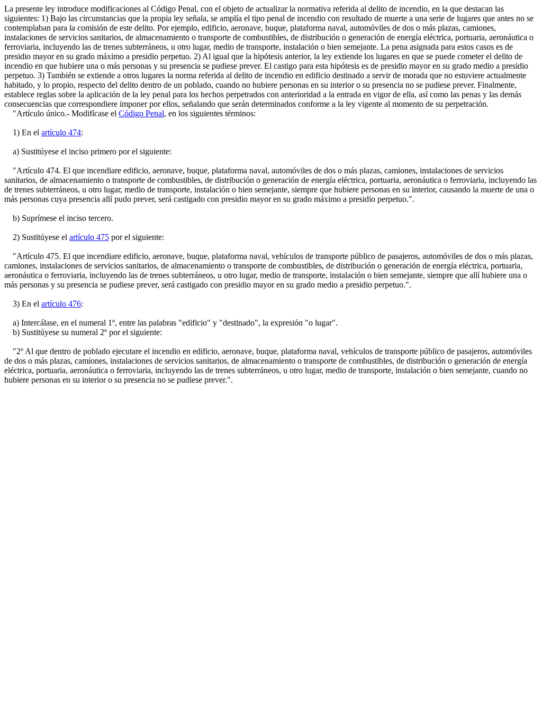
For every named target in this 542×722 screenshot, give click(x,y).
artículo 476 (61, 303)
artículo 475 (89, 237)
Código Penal (141, 113)
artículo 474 (61, 132)
